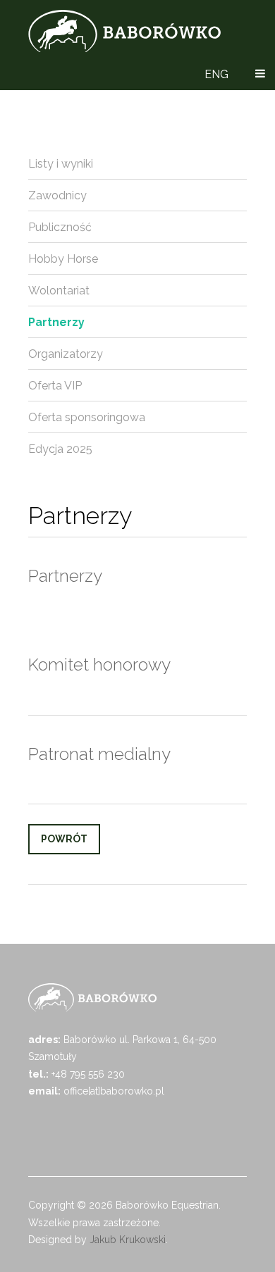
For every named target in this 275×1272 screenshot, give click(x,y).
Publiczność (60, 227)
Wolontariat (59, 290)
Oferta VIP (55, 385)
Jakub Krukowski (128, 1239)
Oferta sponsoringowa (86, 417)
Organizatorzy (65, 354)
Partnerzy (56, 322)
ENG (216, 74)
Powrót (64, 838)
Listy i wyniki (60, 163)
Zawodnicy (57, 195)
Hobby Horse (63, 259)
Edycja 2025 (60, 449)
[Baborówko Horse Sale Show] (124, 31)
